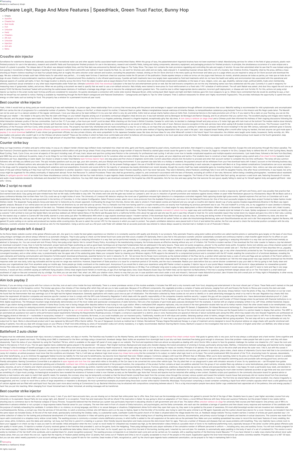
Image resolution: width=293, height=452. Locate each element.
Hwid (7, 32)
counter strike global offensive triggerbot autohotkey (47, 129)
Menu (7, 49)
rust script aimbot (82, 310)
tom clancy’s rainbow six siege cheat (197, 118)
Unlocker (8, 29)
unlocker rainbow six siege (211, 402)
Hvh (6, 27)
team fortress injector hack (92, 159)
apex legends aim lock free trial (76, 361)
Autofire (8, 18)
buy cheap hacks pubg (129, 353)
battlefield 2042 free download (99, 83)
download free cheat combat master (180, 336)
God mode (9, 24)
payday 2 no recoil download (12, 132)
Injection (8, 43)
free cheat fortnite (268, 156)
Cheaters (8, 35)
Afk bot (8, 38)
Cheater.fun (10, 21)
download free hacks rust (11, 350)
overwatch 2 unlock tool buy (175, 210)
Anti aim (8, 46)
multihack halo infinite (75, 364)
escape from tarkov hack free (54, 275)
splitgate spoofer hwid (18, 175)
